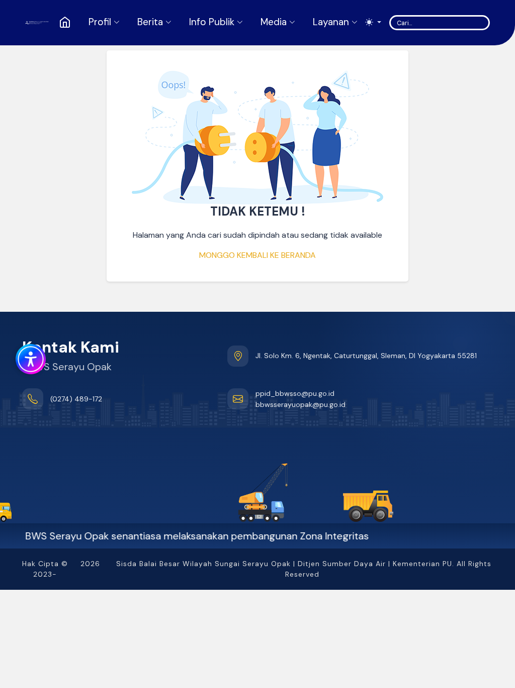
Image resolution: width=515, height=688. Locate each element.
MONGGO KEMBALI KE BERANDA (257, 255)
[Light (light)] (373, 23)
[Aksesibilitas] (29, 358)
